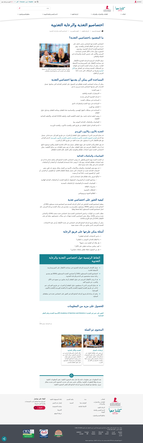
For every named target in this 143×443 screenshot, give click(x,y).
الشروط (59, 410)
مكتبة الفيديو (70, 399)
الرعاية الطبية (75, 14)
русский (81, 433)
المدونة (71, 403)
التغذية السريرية (74, 31)
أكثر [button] (17, 1)
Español (120, 432)
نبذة (85, 399)
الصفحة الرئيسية (96, 31)
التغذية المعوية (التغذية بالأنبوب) (87, 138)
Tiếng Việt (100, 432)
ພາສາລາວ (79, 432)
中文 (108, 432)
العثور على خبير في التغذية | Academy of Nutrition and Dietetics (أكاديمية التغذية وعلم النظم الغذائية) (73, 314)
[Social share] (4, 438)
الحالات (123, 14)
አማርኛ (120, 433)
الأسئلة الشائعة (82, 406)
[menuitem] (39, 407)
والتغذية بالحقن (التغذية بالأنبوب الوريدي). (63, 138)
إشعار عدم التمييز (57, 403)
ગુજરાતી (106, 433)
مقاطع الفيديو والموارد (24, 14)
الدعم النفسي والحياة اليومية (50, 14)
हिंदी (87, 433)
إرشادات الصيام (98, 350)
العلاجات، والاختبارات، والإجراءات (100, 14)
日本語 (100, 433)
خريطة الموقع (58, 413)
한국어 (93, 432)
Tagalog (93, 433)
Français (22, 1)
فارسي (120, 435)
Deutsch (114, 433)
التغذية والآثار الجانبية (74, 350)
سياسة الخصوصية (57, 406)
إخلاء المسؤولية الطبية (56, 399)
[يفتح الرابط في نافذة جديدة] (58, 433)
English (31, 1)
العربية (113, 432)
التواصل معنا (83, 403)
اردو (27, 1)
